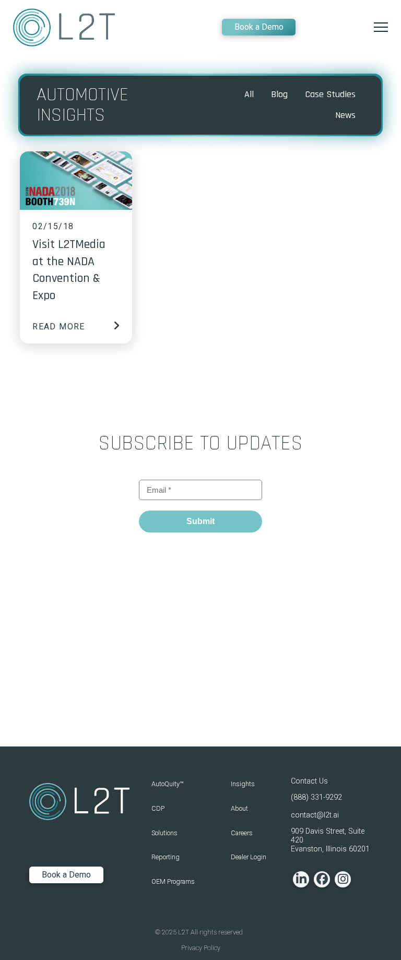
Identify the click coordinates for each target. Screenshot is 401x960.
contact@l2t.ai (315, 815)
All (249, 94)
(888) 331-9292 (316, 797)
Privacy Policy (200, 948)
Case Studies (330, 94)
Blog (279, 94)
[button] (381, 27)
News (345, 115)
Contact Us (309, 781)
